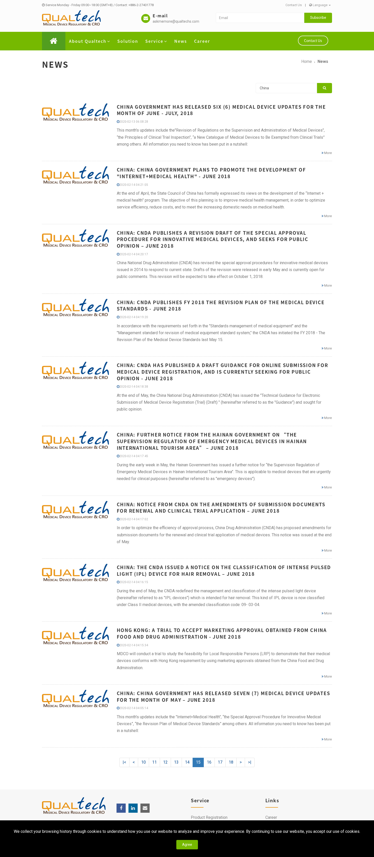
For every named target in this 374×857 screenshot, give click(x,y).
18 (231, 762)
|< (124, 762)
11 (154, 762)
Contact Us (293, 5)
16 (209, 762)
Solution (127, 41)
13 (176, 762)
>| (249, 762)
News (180, 41)
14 (187, 762)
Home (306, 61)
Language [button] (320, 5)
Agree (187, 844)
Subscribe (318, 18)
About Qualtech (87, 41)
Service (154, 41)
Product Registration (209, 817)
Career (202, 41)
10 (143, 762)
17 (220, 762)
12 (165, 762)
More (327, 153)
